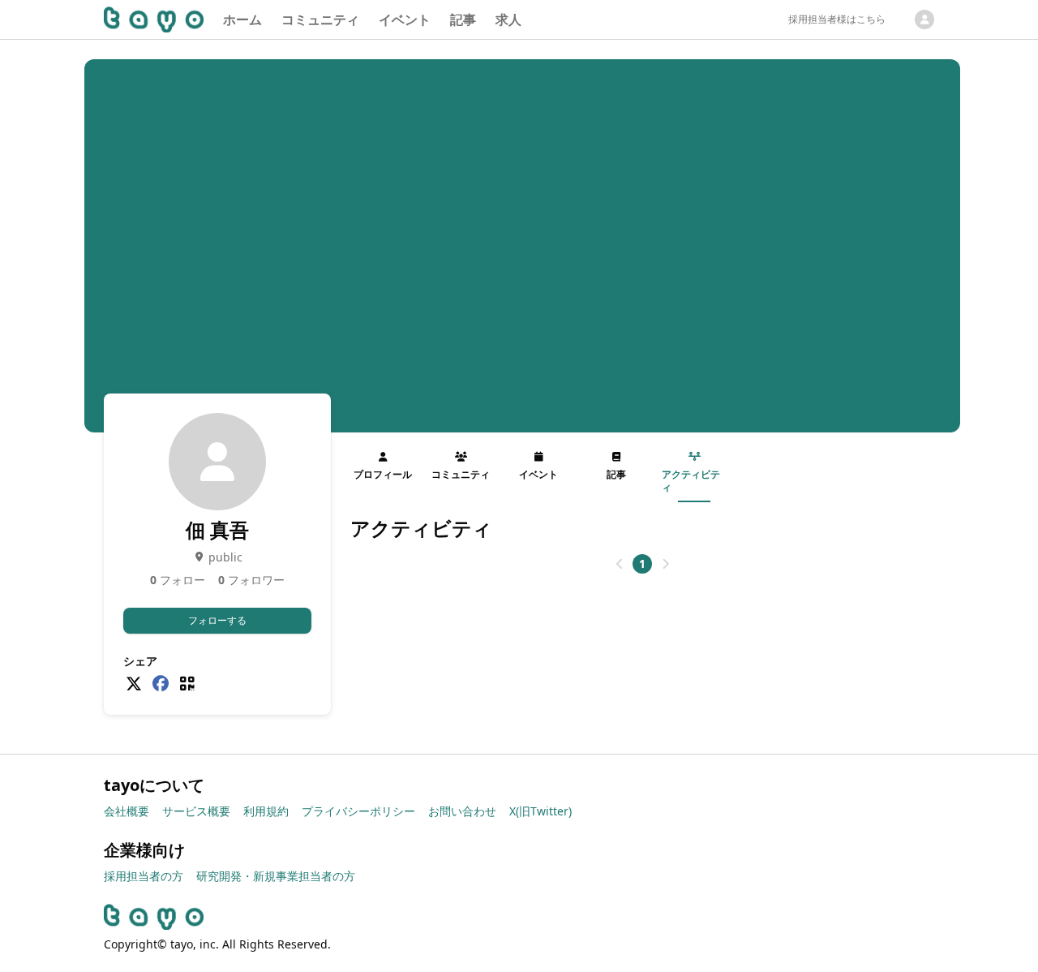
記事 (463, 19)
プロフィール (383, 474)
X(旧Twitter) (540, 811)
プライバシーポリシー (358, 811)
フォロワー (251, 579)
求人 (508, 19)
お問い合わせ (462, 811)
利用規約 (266, 811)
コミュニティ (320, 19)
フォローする (217, 620)
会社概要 (126, 811)
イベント (405, 19)
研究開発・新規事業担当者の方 (275, 876)
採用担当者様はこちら (837, 19)
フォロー (177, 579)
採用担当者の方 (143, 876)
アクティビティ (691, 480)
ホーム (242, 19)
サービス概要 (196, 811)
